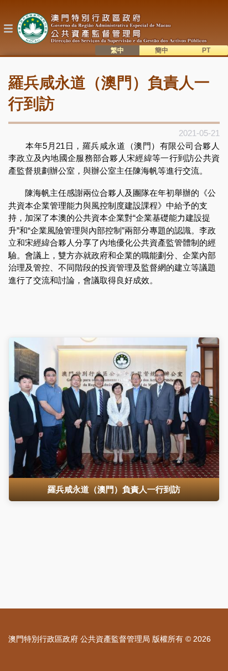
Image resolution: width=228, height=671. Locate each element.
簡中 (161, 50)
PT (206, 50)
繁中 (117, 50)
